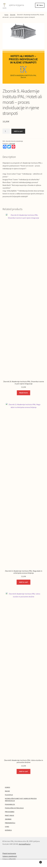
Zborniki (12, 15)
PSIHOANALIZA (10, 804)
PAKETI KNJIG (9, 815)
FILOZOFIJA (9, 795)
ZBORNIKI (8, 819)
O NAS (7, 827)
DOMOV (7, 787)
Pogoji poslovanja (9, 853)
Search (23, 863)
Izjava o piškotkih (9, 859)
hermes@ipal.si (24, 844)
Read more (23, 393)
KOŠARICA (8, 830)
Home (6, 15)
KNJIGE (7, 791)
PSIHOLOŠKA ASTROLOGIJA (14, 808)
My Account (8, 863)
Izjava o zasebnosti (10, 856)
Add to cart (18, 131)
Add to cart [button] (23, 582)
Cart (36, 861)
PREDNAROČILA (10, 823)
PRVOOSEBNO (9, 812)
